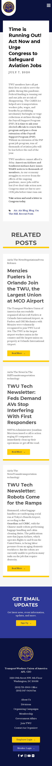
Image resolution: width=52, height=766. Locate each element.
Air (15, 210)
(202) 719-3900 (22, 687)
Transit (15, 375)
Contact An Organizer (26, 728)
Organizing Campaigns (26, 709)
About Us (26, 699)
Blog (31, 210)
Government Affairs (26, 718)
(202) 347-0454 (24, 690)
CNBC (26, 523)
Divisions (26, 704)
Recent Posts (26, 214)
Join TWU (26, 723)
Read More (17, 353)
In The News (17, 260)
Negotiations (31, 260)
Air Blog (23, 210)
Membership (26, 714)
